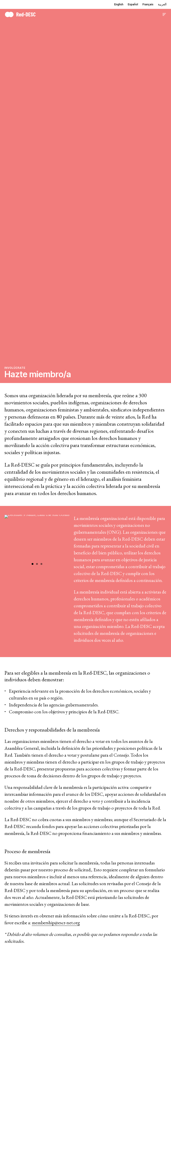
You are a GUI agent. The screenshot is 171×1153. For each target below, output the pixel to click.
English (118, 4)
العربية (162, 4)
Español (133, 4)
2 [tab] (37, 564)
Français (147, 4)
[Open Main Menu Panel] (164, 14)
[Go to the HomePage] (20, 14)
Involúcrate (14, 368)
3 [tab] (41, 564)
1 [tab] (32, 564)
